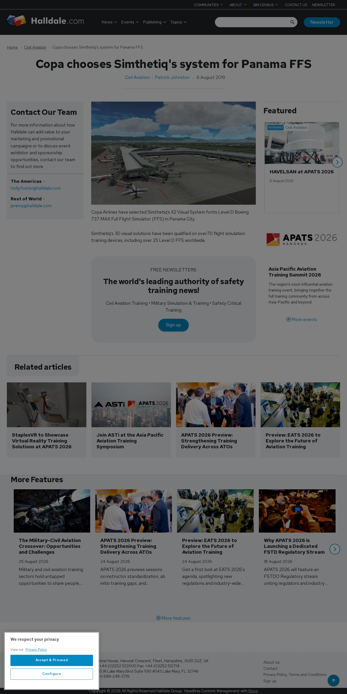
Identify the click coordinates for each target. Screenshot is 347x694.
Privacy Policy (36, 649)
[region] (51, 661)
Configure (51, 674)
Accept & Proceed (52, 660)
